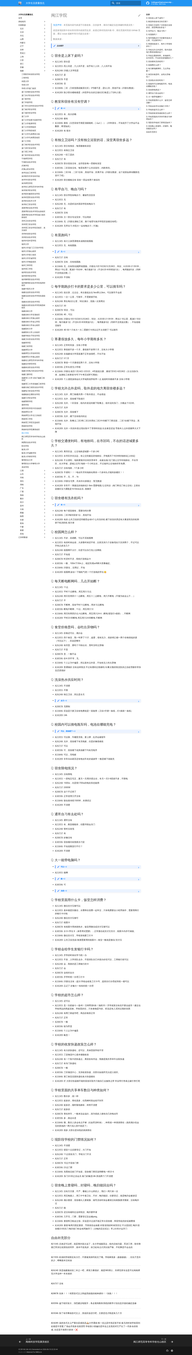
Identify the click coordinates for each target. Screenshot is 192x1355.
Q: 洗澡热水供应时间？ (155, 80)
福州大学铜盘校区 (29, 262)
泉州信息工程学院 (29, 173)
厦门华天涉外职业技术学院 (32, 106)
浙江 (22, 64)
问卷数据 (22, 25)
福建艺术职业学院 (29, 398)
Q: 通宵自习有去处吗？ (155, 93)
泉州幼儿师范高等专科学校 (32, 187)
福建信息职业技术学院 (31, 292)
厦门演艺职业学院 (29, 148)
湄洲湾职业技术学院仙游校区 (33, 211)
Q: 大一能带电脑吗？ (154, 97)
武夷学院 (25, 166)
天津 (22, 32)
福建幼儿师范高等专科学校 (32, 360)
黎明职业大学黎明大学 (31, 463)
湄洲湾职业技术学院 (30, 208)
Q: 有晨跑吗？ (151, 34)
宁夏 (22, 527)
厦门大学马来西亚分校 (31, 134)
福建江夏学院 (27, 374)
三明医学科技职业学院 (31, 74)
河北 (22, 36)
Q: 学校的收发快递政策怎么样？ (159, 113)
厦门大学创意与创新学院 (32, 120)
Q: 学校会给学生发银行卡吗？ (158, 106)
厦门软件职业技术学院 (31, 155)
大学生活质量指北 (25, 14)
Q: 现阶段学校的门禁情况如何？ (159, 122)
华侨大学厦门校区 (29, 88)
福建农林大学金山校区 (31, 325)
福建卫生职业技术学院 (31, 339)
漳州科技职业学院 (29, 234)
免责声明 (57, 25)
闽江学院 (25, 433)
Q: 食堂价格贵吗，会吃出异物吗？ (158, 75)
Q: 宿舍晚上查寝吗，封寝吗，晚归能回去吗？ (159, 127)
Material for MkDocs (34, 1352)
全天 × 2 (64, 701)
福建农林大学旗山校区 (31, 318)
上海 (22, 57)
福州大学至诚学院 (29, 258)
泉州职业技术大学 (29, 201)
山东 (22, 474)
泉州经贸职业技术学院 (31, 197)
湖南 (22, 485)
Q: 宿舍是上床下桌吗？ (155, 18)
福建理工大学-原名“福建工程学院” (33, 379)
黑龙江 (22, 53)
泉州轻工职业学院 (29, 204)
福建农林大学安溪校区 (31, 315)
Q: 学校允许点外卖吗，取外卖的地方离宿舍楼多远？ (159, 51)
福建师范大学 (27, 350)
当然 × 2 (64, 891)
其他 (22, 534)
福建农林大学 (27, 311)
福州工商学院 (27, 265)
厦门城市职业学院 (29, 113)
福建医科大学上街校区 (31, 332)
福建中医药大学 (28, 289)
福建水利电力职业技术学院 (32, 371)
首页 (20, 18)
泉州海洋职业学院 (29, 190)
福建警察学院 (27, 401)
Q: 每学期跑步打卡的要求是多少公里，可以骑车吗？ (159, 39)
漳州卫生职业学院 (29, 221)
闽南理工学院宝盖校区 (31, 422)
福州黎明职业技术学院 (31, 279)
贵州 (22, 506)
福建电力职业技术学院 (31, 391)
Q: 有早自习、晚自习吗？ (156, 31)
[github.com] (167, 1351)
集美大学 (25, 449)
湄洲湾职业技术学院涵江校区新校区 (33, 216)
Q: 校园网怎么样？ (153, 65)
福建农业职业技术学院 (31, 302)
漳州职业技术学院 (29, 237)
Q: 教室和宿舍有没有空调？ (157, 21)
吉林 (22, 50)
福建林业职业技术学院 (31, 367)
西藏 (22, 513)
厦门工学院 (26, 141)
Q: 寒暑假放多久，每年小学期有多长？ (159, 45)
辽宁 (22, 46)
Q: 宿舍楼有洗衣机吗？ (155, 61)
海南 (22, 495)
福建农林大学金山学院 (31, 322)
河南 (22, 477)
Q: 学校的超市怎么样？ (155, 110)
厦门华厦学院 (27, 102)
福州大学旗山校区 (29, 251)
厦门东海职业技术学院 (31, 92)
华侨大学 (25, 85)
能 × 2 (63, 879)
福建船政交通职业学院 (31, 394)
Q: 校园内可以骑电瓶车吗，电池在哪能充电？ (159, 85)
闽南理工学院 (27, 419)
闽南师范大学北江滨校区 (32, 415)
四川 (22, 502)
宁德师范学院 (27, 159)
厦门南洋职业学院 (29, 109)
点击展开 (60, 46)
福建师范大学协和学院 (31, 353)
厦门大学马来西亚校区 (31, 138)
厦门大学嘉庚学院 (29, 123)
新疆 (22, 530)
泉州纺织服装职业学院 (31, 194)
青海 (22, 523)
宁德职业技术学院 (29, 162)
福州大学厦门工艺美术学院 (32, 248)
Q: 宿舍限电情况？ (153, 90)
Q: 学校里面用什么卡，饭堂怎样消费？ (159, 101)
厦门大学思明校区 (29, 127)
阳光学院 (25, 446)
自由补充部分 (151, 132)
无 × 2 (63, 252)
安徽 (22, 67)
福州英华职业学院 (29, 276)
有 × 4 (63, 108)
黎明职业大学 (27, 460)
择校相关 (22, 21)
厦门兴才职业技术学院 (31, 95)
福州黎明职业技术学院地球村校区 (33, 284)
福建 (22, 71)
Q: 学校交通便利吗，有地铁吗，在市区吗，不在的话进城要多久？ (160, 57)
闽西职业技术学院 (29, 442)
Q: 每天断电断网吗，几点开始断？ (158, 69)
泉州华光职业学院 (29, 180)
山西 (22, 39)
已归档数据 (23, 537)
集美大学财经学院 (29, 456)
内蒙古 (22, 43)
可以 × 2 (64, 867)
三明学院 (25, 78)
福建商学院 (26, 343)
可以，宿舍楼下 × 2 (68, 731)
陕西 (22, 516)
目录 (148, 14)
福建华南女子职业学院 (31, 336)
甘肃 (22, 520)
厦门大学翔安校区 (29, 130)
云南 (22, 509)
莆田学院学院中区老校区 (32, 408)
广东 (22, 488)
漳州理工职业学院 (29, 224)
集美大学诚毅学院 (29, 453)
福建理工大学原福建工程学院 (33, 384)
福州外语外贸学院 (29, 241)
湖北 (22, 481)
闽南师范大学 (27, 412)
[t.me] (172, 1351)
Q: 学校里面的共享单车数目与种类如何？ (159, 118)
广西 (22, 492)
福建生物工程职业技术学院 (32, 387)
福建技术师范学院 (29, 364)
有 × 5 (63, 505)
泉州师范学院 (27, 183)
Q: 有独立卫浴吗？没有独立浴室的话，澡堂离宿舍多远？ (159, 26)
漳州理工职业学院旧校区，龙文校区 (33, 229)
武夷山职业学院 (28, 169)
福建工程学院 (27, 346)
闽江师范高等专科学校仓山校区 (33, 437)
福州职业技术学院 (29, 272)
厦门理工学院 (27, 152)
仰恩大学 (25, 81)
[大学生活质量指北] (20, 3)
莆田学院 (25, 405)
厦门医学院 (26, 99)
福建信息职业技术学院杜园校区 (33, 297)
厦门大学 (25, 116)
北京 (22, 29)
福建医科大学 (27, 329)
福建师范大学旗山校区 (31, 357)
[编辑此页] (139, 15)
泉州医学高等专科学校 (31, 176)
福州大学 (25, 244)
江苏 (22, 60)
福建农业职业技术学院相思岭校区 (33, 306)
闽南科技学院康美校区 (31, 429)
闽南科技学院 (27, 426)
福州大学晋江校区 (29, 255)
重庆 (22, 499)
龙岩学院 (25, 467)
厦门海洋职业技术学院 (31, 145)
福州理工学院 (27, 269)
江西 (22, 471)
